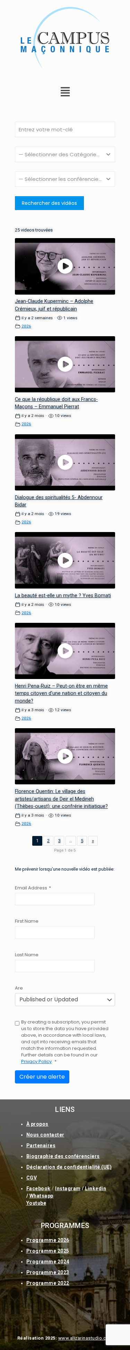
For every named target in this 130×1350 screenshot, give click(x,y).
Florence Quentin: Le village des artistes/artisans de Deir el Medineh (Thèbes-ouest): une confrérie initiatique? (61, 799)
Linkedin (95, 1188)
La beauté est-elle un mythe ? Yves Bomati (63, 595)
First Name (26, 921)
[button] (65, 92)
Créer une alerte (42, 1077)
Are (19, 988)
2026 (26, 326)
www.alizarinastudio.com (85, 1338)
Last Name (26, 954)
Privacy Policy (36, 1061)
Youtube (36, 1203)
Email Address (33, 888)
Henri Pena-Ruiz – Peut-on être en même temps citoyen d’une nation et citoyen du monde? (61, 693)
